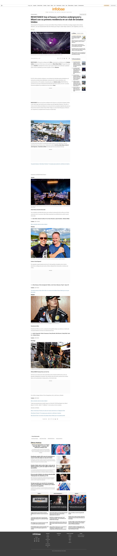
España (48, 5)
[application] (50, 43)
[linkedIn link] (38, 541)
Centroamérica (59, 5)
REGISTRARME (106, 5)
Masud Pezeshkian (51, 12)
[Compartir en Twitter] (62, 58)
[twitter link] (36, 539)
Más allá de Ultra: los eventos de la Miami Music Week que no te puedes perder (48, 415)
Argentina (34, 5)
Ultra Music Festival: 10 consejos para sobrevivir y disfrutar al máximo (46, 413)
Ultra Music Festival (34, 438)
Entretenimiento (81, 5)
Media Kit (70, 542)
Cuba (66, 5)
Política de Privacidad (81, 536)
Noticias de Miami (59, 438)
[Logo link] (58, 9)
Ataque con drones (69, 12)
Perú (55, 5)
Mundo (63, 5)
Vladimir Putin (59, 12)
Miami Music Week (43, 438)
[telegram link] (36, 541)
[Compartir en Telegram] (66, 58)
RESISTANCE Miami (51, 438)
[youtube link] (34, 541)
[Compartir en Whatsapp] (58, 58)
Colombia (44, 5)
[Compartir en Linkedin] (64, 58)
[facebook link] (34, 539)
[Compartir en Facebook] (60, 58)
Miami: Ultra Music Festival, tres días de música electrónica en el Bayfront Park (48, 410)
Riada (55, 12)
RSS (47, 546)
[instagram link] (38, 539)
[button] (2, 5)
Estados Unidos (39, 5)
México (52, 5)
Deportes (75, 5)
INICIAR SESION (113, 5)
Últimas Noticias (71, 5)
